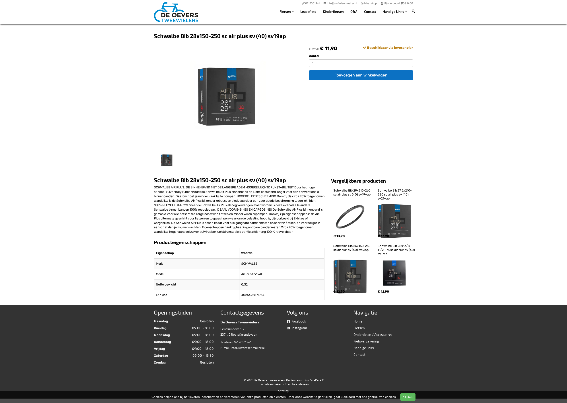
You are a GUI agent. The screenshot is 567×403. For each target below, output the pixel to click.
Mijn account (392, 3)
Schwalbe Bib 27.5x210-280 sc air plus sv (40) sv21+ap (395, 194)
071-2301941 (243, 342)
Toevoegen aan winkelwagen (361, 75)
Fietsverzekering (366, 341)
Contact (370, 12)
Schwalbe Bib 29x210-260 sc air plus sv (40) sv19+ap (352, 192)
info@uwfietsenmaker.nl (248, 348)
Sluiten (408, 397)
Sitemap (283, 391)
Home (357, 321)
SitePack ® (317, 380)
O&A (353, 12)
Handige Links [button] (394, 12)
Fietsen (359, 328)
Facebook (298, 321)
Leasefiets (308, 12)
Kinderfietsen (333, 12)
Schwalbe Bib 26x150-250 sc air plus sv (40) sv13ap (352, 248)
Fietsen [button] (285, 12)
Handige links (363, 348)
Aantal (314, 56)
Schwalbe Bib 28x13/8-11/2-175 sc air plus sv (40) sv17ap (397, 250)
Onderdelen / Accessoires (372, 334)
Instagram (299, 328)
